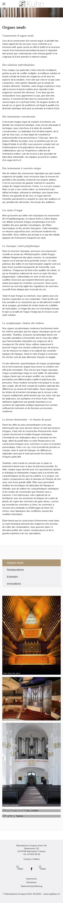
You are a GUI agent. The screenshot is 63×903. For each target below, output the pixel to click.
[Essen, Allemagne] (31, 699)
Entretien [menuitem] (12, 576)
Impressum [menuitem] (31, 879)
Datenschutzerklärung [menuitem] (31, 886)
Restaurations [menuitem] (15, 569)
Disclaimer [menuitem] (31, 882)
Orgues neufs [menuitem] (15, 562)
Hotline (36, 859)
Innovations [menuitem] (14, 583)
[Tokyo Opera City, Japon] (31, 635)
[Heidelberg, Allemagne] (31, 765)
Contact (27, 859)
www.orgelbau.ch (51, 894)
